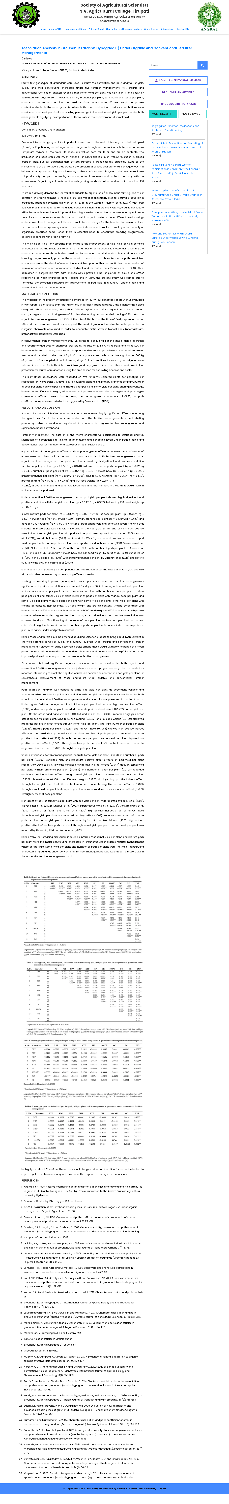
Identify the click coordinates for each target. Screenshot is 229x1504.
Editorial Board (96, 29)
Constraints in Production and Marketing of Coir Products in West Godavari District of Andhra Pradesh (177, 147)
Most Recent (161, 113)
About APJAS (55, 29)
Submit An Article (179, 92)
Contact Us (183, 29)
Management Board (76, 29)
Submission (167, 29)
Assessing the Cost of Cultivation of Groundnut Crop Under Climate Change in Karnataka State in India (177, 195)
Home (43, 29)
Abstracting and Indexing (119, 29)
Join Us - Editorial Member (179, 80)
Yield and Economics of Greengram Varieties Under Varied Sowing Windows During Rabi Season (175, 238)
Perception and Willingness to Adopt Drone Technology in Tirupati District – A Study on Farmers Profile (177, 216)
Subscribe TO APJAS (180, 104)
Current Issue (151, 29)
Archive (138, 29)
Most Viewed (191, 113)
